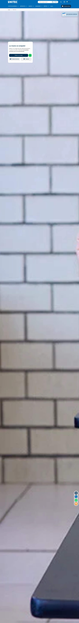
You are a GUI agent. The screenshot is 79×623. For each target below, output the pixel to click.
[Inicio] (12, 2)
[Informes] (76, 503)
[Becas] (76, 493)
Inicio (9, 9)
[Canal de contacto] (64, 2)
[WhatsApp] (76, 500)
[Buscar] (61, 2)
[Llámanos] (76, 496)
